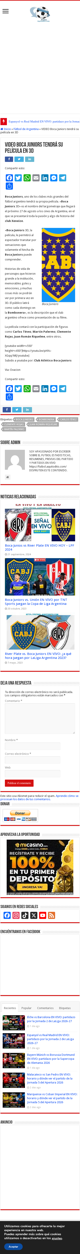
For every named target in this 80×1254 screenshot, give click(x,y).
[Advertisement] (40, 67)
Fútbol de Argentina (26, 129)
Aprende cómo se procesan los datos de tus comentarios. (39, 797)
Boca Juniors (24, 419)
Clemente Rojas (14, 424)
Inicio (7, 129)
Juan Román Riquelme (43, 424)
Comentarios (45, 1008)
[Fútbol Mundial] (40, 14)
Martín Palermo (14, 429)
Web (8, 767)
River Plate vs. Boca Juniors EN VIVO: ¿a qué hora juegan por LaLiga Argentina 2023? (38, 656)
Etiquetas (65, 1008)
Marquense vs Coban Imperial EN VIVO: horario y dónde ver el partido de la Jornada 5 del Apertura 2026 (52, 1098)
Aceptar (13, 1246)
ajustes (57, 1238)
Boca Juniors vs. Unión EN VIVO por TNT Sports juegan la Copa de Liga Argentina (36, 602)
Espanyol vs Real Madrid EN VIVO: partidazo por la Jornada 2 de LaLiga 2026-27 (50, 1039)
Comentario (13, 701)
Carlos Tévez (68, 419)
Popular (27, 1008)
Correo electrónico (18, 753)
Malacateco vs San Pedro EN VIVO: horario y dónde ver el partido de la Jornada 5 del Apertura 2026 (49, 1078)
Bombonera (46, 419)
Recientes (10, 1008)
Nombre (11, 740)
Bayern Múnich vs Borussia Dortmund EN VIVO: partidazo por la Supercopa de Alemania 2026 (51, 1058)
